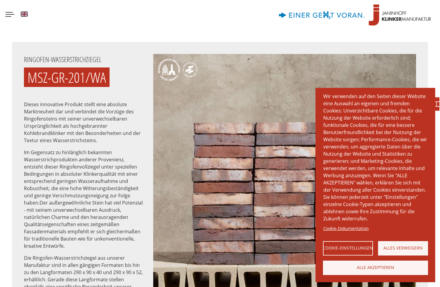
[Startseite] (400, 14)
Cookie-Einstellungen (348, 248)
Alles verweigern (403, 248)
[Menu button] (9, 14)
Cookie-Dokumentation (346, 228)
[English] (24, 15)
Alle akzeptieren (375, 267)
